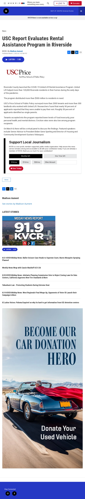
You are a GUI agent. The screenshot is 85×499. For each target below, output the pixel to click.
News (4, 31)
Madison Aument (16, 51)
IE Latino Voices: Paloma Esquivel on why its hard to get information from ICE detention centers (40, 302)
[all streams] (81, 11)
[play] (6, 11)
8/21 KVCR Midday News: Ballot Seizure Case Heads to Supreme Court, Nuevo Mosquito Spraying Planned (41, 259)
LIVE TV (61, 3)
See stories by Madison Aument (17, 203)
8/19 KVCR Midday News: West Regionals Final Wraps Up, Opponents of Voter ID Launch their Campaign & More (39, 293)
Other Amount (50, 162)
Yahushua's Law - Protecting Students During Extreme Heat (25, 285)
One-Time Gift (60, 156)
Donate (76, 3)
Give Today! (17, 168)
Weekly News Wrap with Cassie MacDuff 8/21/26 (21, 268)
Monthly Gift (25, 156)
